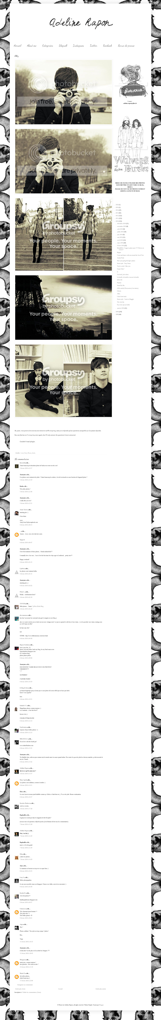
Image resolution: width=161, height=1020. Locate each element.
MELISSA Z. (24, 739)
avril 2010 (120, 240)
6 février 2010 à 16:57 (26, 797)
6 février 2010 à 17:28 (26, 809)
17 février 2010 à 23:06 (26, 981)
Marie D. (22, 973)
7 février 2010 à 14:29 (26, 859)
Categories (47, 45)
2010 (117, 221)
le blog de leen (24, 688)
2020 (117, 205)
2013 (117, 213)
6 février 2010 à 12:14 (26, 721)
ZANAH (22, 603)
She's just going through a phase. (126, 261)
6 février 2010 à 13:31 (26, 748)
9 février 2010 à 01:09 (26, 887)
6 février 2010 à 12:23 (26, 732)
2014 (117, 210)
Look (22, 453)
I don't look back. (122, 296)
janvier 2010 (121, 308)
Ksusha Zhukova (25, 803)
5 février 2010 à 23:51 (26, 503)
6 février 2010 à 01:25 (26, 562)
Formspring (31, 435)
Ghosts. (119, 291)
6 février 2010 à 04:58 (26, 638)
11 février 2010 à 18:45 (26, 953)
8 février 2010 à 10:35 (26, 871)
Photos (29, 453)
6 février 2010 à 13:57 (26, 773)
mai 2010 (120, 237)
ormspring (52, 431)
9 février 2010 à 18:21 (26, 918)
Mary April (23, 780)
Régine (119, 252)
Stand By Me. (121, 285)
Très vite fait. (120, 302)
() (117, 272)
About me (31, 45)
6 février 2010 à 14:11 (26, 785)
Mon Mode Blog (38, 606)
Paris (25, 453)
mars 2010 (120, 243)
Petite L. (22, 592)
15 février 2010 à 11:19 (26, 967)
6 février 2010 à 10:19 (26, 682)
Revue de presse (126, 45)
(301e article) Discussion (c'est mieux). (128, 288)
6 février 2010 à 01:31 (26, 574)
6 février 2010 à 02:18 (26, 597)
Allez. (118, 294)
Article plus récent (20, 989)
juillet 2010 (120, 232)
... (20, 531)
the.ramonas (23, 615)
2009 (117, 312)
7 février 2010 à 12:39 (26, 848)
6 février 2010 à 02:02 (26, 585)
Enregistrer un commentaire (25, 985)
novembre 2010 (121, 226)
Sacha (33, 453)
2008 (117, 314)
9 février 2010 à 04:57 (26, 902)
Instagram (78, 45)
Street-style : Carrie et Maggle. (125, 299)
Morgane (22, 960)
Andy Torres (23, 510)
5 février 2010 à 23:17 (26, 468)
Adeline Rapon (24, 768)
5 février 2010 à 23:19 (26, 480)
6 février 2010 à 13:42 (26, 762)
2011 (117, 218)
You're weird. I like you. (124, 266)
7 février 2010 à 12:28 (26, 824)
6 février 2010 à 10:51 (26, 699)
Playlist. (119, 283)
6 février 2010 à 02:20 (26, 609)
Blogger (101, 1005)
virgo (21, 924)
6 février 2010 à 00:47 (26, 542)
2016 (117, 207)
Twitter (93, 45)
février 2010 (120, 245)
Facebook (107, 45)
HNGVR (119, 280)
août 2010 (120, 229)
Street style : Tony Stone (124, 263)
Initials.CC (23, 705)
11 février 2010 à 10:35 (26, 942)
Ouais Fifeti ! (120, 269)
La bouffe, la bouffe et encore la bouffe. (128, 277)
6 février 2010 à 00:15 (26, 525)
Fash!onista (23, 727)
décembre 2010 (121, 223)
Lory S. (22, 877)
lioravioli (22, 463)
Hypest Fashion (24, 645)
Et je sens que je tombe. (123, 305)
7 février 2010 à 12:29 (26, 836)
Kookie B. (23, 893)
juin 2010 (120, 234)
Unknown (23, 909)
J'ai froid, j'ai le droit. (123, 274)
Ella (21, 854)
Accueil (17, 45)
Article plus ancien (100, 989)
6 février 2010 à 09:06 (26, 658)
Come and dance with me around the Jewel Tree (130, 255)
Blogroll (63, 45)
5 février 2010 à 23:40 (26, 492)
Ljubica (22, 568)
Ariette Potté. (120, 258)
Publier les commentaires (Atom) (32, 992)
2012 (117, 215)
